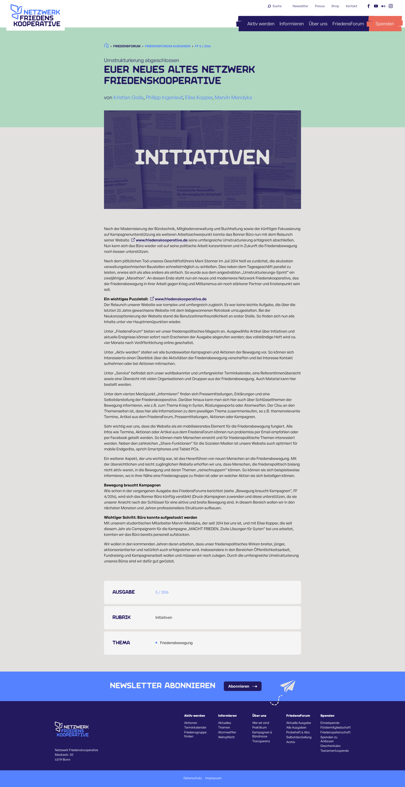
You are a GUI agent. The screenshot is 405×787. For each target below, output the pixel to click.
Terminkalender (195, 727)
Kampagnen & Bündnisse (262, 734)
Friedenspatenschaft (335, 732)
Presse (320, 6)
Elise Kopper (198, 97)
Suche (277, 6)
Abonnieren (238, 686)
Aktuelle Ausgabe (298, 723)
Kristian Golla (128, 97)
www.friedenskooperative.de (162, 240)
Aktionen (190, 723)
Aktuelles (224, 723)
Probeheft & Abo (298, 732)
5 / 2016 (162, 592)
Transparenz (261, 741)
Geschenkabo (330, 746)
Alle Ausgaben (296, 727)
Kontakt (351, 6)
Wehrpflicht (226, 737)
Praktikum (259, 727)
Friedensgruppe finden (195, 734)
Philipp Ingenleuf (164, 97)
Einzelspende (329, 723)
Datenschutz (193, 778)
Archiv (290, 742)
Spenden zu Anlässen (328, 739)
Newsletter (300, 6)
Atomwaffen (227, 732)
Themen (224, 727)
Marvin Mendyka (233, 97)
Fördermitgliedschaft (335, 727)
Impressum (213, 778)
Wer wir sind (260, 723)
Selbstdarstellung (299, 737)
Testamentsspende (334, 751)
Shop (335, 6)
